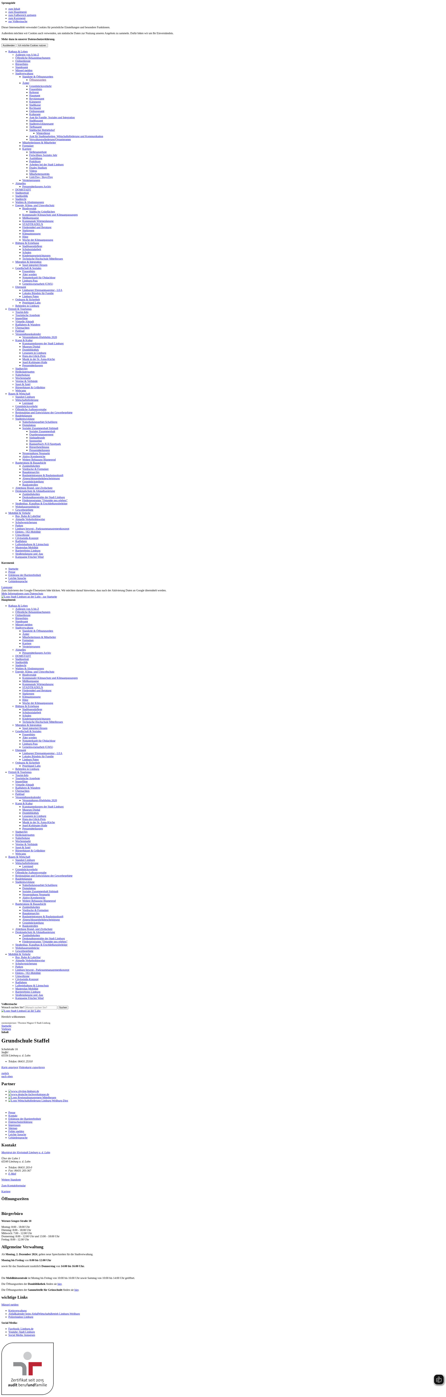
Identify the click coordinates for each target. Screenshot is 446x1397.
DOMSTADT (23, 189)
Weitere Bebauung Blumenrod (39, 459)
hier (59, 1283)
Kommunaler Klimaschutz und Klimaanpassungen (50, 214)
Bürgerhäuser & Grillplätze (30, 387)
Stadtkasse (35, 104)
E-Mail (12, 1173)
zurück (5, 1073)
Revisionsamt (36, 98)
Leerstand (27, 403)
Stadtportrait (22, 192)
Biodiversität (29, 208)
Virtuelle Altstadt (24, 321)
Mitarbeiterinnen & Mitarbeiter (39, 142)
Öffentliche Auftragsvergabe (31, 409)
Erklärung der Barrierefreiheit (24, 575)
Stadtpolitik (21, 195)
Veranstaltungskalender (28, 334)
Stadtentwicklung (24, 418)
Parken (19, 525)
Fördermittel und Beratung (36, 227)
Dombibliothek (30, 349)
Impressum (14, 1125)
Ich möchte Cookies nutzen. (32, 45)
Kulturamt (34, 114)
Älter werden (29, 274)
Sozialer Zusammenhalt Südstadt (40, 428)
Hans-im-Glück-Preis (34, 356)
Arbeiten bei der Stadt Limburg (46, 164)
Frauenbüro (35, 89)
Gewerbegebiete (24, 509)
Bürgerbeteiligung (39, 447)
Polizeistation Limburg (20, 1316)
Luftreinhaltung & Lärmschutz (32, 544)
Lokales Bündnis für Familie (38, 293)
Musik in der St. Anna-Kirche (38, 359)
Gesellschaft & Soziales (28, 268)
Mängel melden (23, 70)
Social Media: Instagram (21, 1335)
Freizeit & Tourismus (20, 308)
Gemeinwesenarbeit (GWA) (37, 283)
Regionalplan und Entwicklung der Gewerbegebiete (43, 412)
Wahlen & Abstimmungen (29, 202)
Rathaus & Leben (18, 51)
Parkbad (19, 330)
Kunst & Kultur (24, 340)
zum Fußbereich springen (22, 15)
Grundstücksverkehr (40, 86)
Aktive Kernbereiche (33, 456)
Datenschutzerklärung (20, 1121)
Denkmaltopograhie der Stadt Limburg (43, 497)
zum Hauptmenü (17, 11)
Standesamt (21, 67)
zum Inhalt (14, 8)
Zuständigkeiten (31, 465)
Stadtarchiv (21, 368)
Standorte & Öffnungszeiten (37, 76)
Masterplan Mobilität (26, 547)
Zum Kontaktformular (13, 1185)
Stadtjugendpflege (32, 246)
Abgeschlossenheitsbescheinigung (41, 478)
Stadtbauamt (36, 120)
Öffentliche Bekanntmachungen (32, 57)
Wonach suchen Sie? (12, 1007)
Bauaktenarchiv (31, 472)
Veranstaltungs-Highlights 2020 (39, 337)
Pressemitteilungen (32, 365)
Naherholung (22, 374)
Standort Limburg (25, 396)
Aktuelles (20, 183)
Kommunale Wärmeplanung (37, 221)
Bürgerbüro (21, 64)
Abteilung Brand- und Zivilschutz (33, 487)
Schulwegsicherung (26, 522)
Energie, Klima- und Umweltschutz (34, 205)
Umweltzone (22, 534)
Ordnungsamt (36, 111)
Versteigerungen (31, 180)
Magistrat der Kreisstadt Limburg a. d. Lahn (25, 1152)
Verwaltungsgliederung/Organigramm (50, 139)
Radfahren (21, 541)
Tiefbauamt (35, 126)
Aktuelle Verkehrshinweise (30, 519)
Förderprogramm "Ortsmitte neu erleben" (45, 500)
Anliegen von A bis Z (27, 54)
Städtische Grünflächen (42, 211)
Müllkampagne (30, 217)
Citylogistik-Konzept (26, 538)
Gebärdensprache (18, 581)
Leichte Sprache (17, 578)
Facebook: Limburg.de (20, 1328)
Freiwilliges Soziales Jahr (43, 155)
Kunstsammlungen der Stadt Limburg (43, 343)
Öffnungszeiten (37, 79)
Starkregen (28, 230)
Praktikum (35, 161)
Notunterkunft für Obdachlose (38, 277)
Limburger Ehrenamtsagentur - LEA (42, 290)
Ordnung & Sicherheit (27, 299)
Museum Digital (31, 346)
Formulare (28, 145)
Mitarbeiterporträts (39, 173)
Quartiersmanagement (41, 434)
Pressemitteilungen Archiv (36, 186)
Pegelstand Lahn (31, 302)
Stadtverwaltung (24, 73)
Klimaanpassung (31, 233)
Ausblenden (9, 45)
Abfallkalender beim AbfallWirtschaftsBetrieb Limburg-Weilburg (44, 1313)
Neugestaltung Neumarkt (36, 453)
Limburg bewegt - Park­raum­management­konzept (42, 528)
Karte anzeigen (9, 1067)
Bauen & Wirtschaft (19, 393)
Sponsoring (35, 440)
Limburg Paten (30, 296)
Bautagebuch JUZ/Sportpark (45, 443)
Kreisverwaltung (17, 1310)
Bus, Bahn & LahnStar (28, 516)
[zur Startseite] (29, 596)
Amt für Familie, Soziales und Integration (52, 117)
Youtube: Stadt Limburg (21, 1331)
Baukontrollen (30, 484)
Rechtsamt (35, 108)
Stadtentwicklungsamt (41, 123)
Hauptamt (34, 95)
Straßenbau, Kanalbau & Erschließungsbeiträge (41, 503)
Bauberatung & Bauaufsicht (30, 462)
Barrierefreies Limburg (27, 550)
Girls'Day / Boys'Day (41, 177)
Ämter (25, 82)
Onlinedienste (22, 60)
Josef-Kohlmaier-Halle (34, 362)
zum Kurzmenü (16, 18)
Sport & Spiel (22, 384)
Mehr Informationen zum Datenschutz (22, 593)
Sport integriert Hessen (34, 264)
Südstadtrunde (37, 437)
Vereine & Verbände (26, 381)
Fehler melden (16, 1131)
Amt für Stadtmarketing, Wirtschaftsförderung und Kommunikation (66, 136)
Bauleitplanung (23, 415)
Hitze (25, 236)
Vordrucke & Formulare (35, 469)
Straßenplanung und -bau (29, 553)
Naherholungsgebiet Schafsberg (39, 421)
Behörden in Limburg (27, 305)
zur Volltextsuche (17, 21)
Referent (34, 92)
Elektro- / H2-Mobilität (28, 531)
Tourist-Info (21, 312)
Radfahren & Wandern (27, 324)
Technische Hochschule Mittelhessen (42, 258)
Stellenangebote (38, 151)
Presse (11, 571)
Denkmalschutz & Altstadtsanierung (35, 490)
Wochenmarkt (23, 377)
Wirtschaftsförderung (26, 399)
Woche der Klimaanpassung (37, 239)
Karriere (26, 148)
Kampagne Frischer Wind (29, 556)
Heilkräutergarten (24, 371)
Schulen (26, 252)
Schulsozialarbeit (31, 249)
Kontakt (12, 1115)
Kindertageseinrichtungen (36, 255)
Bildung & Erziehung (27, 243)
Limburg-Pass (30, 280)
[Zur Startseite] (21, 1010)
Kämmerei (35, 101)
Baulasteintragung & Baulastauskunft (42, 475)
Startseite (13, 568)
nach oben (7, 1076)
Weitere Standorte (11, 1179)
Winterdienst (43, 133)
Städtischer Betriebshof (42, 130)
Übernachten (22, 327)
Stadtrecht (20, 199)
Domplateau (29, 425)
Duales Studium (38, 167)
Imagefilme (21, 318)
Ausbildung (35, 158)
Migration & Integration (28, 261)
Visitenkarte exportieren (32, 1067)
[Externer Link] (226, 1091)
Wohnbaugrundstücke (27, 506)
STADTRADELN (32, 224)
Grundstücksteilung (33, 481)
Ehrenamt (20, 286)
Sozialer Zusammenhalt (42, 431)
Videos (33, 170)
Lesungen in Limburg (34, 352)
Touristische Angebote (27, 315)
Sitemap (12, 1128)
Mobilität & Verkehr (19, 512)
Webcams (20, 390)
